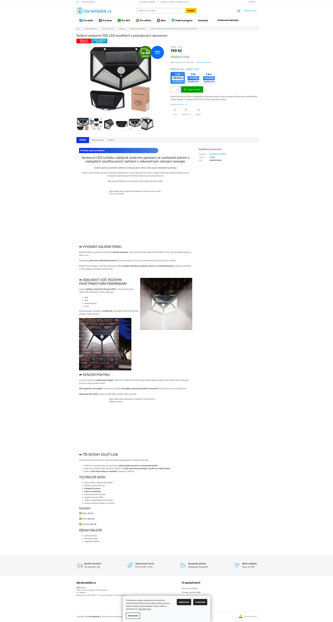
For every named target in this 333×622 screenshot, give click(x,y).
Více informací (144, 609)
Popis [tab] (83, 140)
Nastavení (133, 615)
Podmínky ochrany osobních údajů (174, 2)
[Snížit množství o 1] (179, 90)
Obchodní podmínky (147, 2)
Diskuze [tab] (112, 140)
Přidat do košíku (193, 89)
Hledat (191, 10)
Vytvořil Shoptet (250, 616)
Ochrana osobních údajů (191, 592)
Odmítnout (184, 602)
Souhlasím (200, 602)
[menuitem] (86, 20)
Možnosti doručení (204, 62)
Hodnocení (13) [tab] (97, 140)
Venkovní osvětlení (218, 154)
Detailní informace (177, 104)
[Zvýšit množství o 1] (179, 87)
